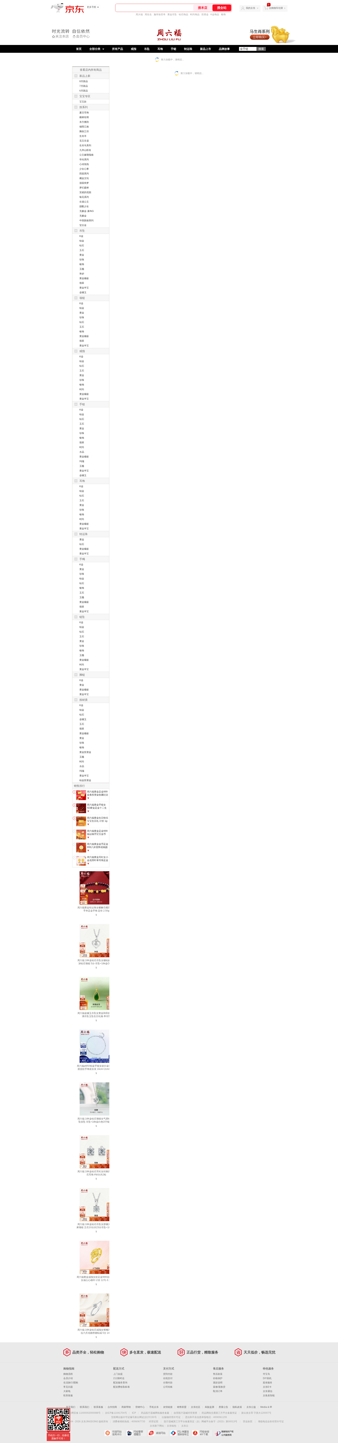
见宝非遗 (84, 140)
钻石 (81, 245)
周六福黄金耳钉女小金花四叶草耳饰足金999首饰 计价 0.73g (97, 860)
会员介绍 (68, 1378)
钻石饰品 (183, 14)
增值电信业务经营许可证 (271, 1421)
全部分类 (94, 48)
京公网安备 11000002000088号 (84, 1413)
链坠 (82, 616)
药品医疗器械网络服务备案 (155, 1413)
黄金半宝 (84, 287)
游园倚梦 (84, 183)
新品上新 (84, 75)
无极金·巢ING (86, 211)
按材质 (83, 699)
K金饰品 (214, 14)
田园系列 (84, 173)
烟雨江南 (84, 126)
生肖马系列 (85, 145)
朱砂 (81, 273)
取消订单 (217, 1391)
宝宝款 (82, 101)
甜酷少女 (84, 206)
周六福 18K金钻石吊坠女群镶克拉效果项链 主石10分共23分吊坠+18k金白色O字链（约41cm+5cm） (96, 1227)
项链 (82, 297)
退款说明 (217, 1382)
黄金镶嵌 (84, 278)
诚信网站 (158, 1433)
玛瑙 (81, 461)
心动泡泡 (84, 164)
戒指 (133, 48)
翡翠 (81, 283)
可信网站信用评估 (114, 1433)
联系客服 (68, 1395)
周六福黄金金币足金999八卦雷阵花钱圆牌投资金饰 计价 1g (97, 847)
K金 (81, 236)
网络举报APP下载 (202, 1433)
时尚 (81, 389)
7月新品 (83, 86)
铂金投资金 (85, 780)
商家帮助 (126, 1407)
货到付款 (168, 1374)
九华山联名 (85, 150)
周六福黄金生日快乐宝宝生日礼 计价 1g (97, 819)
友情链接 (168, 1407)
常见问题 (68, 1387)
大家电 (66, 1391)
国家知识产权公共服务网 (224, 1433)
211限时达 (118, 1378)
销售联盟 (181, 1407)
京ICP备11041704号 (116, 1413)
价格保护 (217, 1378)
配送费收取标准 (121, 1387)
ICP (134, 1413)
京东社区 (195, 1407)
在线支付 (168, 1378)
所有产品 (117, 48)
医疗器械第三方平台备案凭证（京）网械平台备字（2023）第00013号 (200, 1421)
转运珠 (188, 48)
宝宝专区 (84, 96)
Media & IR (266, 1407)
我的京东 (250, 8)
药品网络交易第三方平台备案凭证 (219, 1413)
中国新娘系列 (86, 220)
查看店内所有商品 (91, 69)
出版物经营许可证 (171, 1417)
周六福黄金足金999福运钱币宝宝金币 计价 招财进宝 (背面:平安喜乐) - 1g (97, 836)
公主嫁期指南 (86, 154)
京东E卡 (267, 1387)
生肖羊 (82, 136)
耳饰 (160, 48)
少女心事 (84, 169)
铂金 (81, 240)
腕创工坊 (84, 131)
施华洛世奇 (159, 14)
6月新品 (83, 90)
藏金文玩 (84, 178)
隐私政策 (237, 1407)
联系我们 (84, 1407)
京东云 (184, 1425)
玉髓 (81, 269)
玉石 (81, 250)
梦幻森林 (84, 187)
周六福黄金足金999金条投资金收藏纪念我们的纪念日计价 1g (97, 796)
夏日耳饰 (84, 112)
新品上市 (205, 48)
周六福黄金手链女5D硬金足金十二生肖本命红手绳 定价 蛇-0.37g (97, 809)
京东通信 (267, 1391)
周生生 (148, 14)
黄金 (81, 255)
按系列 (83, 107)
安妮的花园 (85, 192)
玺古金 (82, 225)
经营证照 (153, 1421)
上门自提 (118, 1374)
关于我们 (70, 1407)
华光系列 (84, 159)
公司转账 (168, 1387)
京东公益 (251, 1407)
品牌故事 (224, 48)
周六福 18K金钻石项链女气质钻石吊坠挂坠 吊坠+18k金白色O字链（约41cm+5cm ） (96, 1121)
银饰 (223, 14)
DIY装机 (267, 1378)
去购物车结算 (276, 8)
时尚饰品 (195, 14)
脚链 (82, 674)
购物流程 (68, 1374)
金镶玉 (82, 292)
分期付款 (168, 1382)
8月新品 (83, 81)
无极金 (82, 215)
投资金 (205, 14)
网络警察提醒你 (136, 1433)
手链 (173, 48)
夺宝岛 (266, 1374)
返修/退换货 (219, 1387)
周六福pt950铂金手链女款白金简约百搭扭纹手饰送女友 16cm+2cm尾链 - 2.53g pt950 (96, 1069)
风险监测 (209, 1407)
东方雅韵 (84, 122)
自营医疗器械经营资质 (185, 1413)
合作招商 (112, 1407)
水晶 (81, 452)
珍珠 (81, 259)
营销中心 (140, 1407)
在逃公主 (84, 201)
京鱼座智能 (269, 1395)
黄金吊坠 (172, 14)
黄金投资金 (85, 752)
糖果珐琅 (84, 117)
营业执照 (247, 1421)
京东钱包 (171, 1425)
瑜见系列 (84, 197)
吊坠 (147, 48)
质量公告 (223, 1407)
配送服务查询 (120, 1382)
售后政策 (217, 1374)
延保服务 (267, 1382)
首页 (79, 48)
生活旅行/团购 (70, 1382)
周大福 (139, 14)
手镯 (82, 559)
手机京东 (154, 1407)
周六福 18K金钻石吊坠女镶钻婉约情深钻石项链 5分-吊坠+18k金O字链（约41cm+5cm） (96, 963)
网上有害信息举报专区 (180, 1433)
